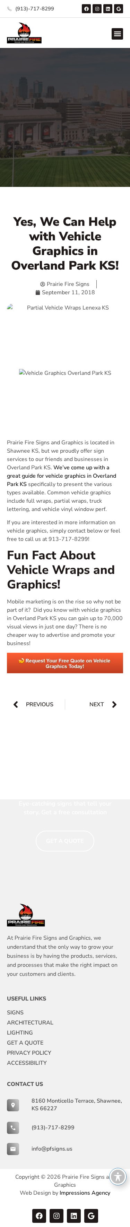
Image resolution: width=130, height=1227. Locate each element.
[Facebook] (86, 8)
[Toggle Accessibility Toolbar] (118, 1176)
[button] (117, 34)
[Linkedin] (107, 8)
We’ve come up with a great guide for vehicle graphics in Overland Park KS (61, 476)
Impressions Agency (85, 1193)
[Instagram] (97, 8)
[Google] (118, 8)
